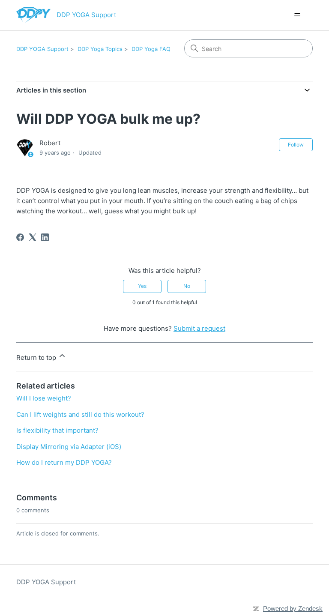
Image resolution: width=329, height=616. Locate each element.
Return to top (37, 357)
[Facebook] (20, 237)
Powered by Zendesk (293, 608)
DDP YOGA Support (42, 48)
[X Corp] (32, 237)
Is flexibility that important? (57, 430)
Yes (142, 286)
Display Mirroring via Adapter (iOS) (68, 447)
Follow (296, 144)
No (186, 286)
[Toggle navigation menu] (297, 15)
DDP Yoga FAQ (151, 48)
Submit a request (199, 328)
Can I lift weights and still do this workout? (80, 414)
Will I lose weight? (43, 398)
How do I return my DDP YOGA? (64, 462)
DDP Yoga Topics (100, 48)
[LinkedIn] (45, 237)
